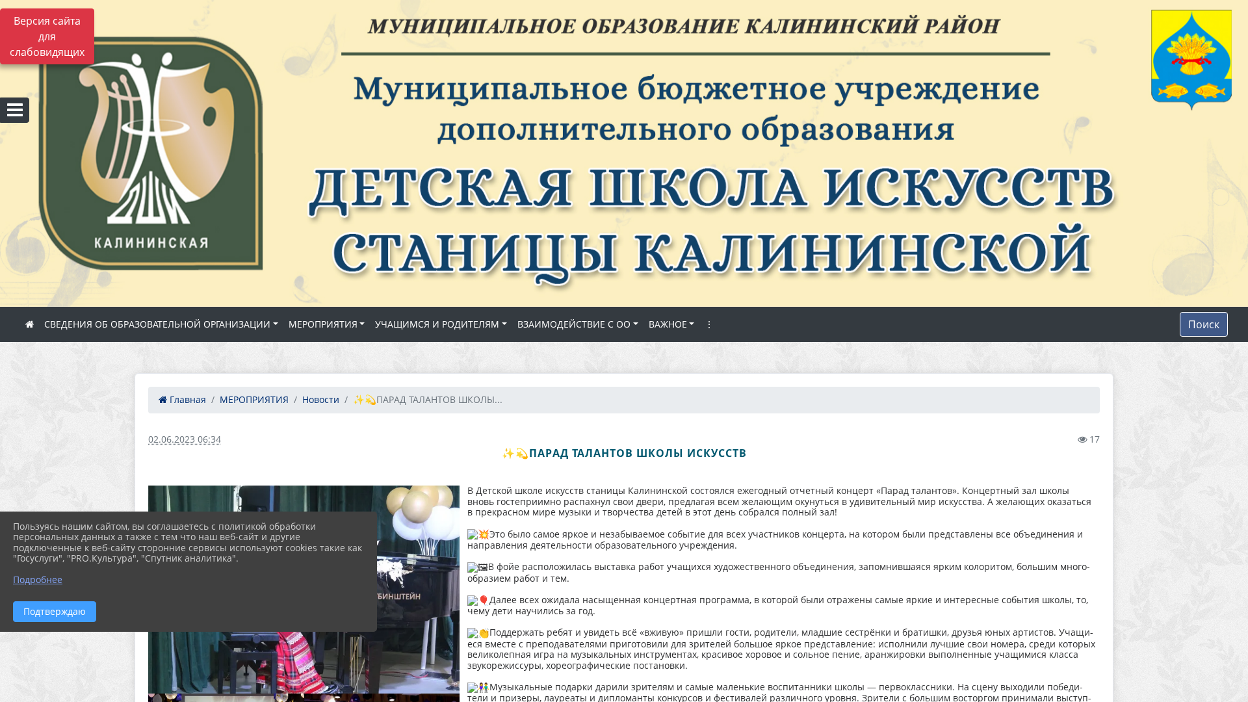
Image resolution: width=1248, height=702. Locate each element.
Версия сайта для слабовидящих (47, 36)
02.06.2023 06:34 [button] (184, 439)
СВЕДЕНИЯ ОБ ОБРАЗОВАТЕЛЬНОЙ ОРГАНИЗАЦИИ (157, 324)
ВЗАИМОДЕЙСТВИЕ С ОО (573, 324)
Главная (186, 399)
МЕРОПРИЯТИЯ (323, 324)
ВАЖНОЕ (668, 324)
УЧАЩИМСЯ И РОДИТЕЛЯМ (437, 324)
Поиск (1203, 324)
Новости (320, 399)
